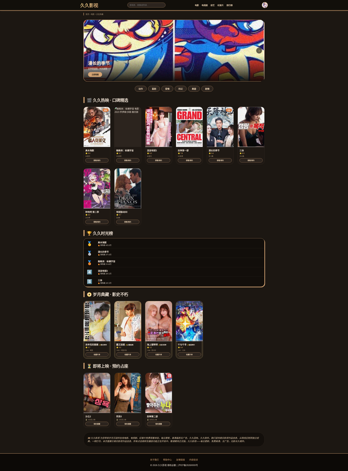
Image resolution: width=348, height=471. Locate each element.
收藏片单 (97, 355)
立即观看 (95, 75)
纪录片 (220, 5)
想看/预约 (97, 160)
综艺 (213, 5)
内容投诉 (193, 459)
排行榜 (229, 5)
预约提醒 (97, 424)
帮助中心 (167, 459)
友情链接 (180, 459)
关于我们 (154, 459)
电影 (197, 5)
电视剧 (205, 5)
